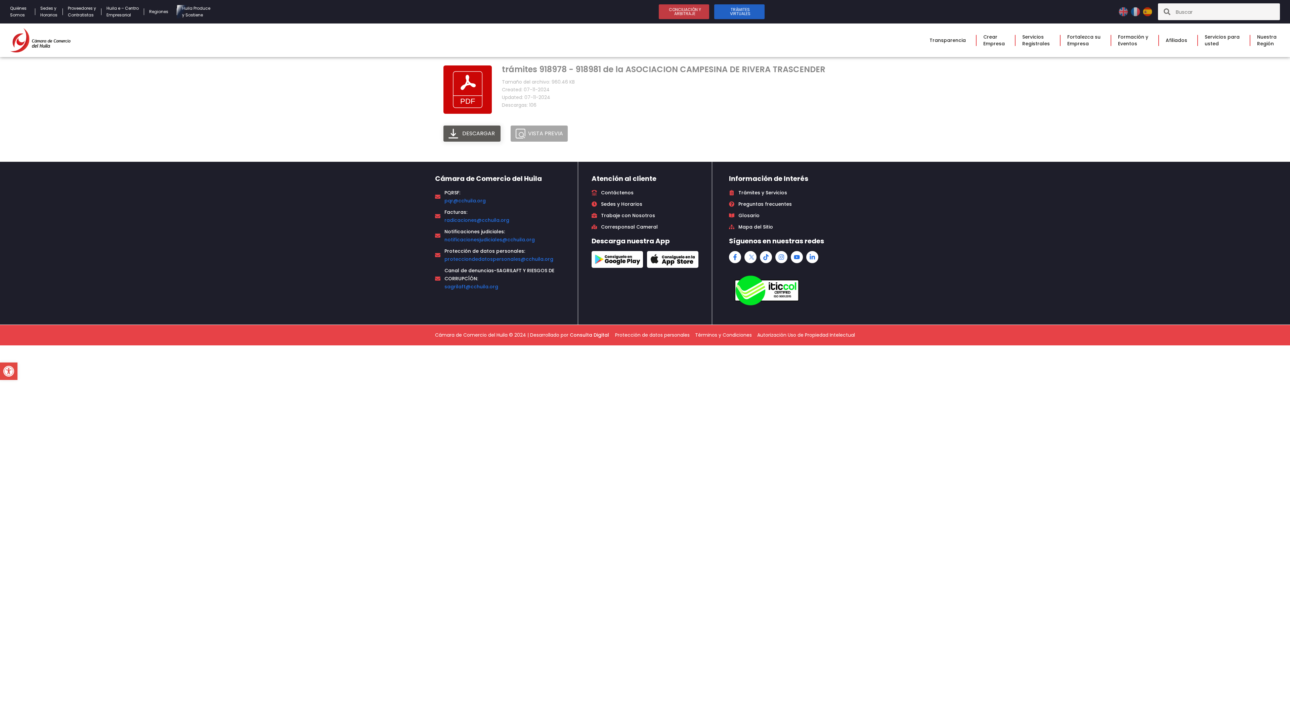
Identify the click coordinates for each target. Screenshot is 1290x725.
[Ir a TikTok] (766, 257)
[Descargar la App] (617, 259)
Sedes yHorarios (48, 11)
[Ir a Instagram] (781, 257)
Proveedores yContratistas (82, 11)
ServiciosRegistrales (1036, 40)
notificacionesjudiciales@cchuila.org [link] (489, 239)
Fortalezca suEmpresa (1084, 40)
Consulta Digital (589, 335)
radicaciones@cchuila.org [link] (476, 220)
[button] (8, 371)
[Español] (1147, 11)
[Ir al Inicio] (40, 40)
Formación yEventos (1133, 40)
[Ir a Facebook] (735, 257)
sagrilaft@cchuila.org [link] (471, 286)
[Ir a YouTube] (797, 257)
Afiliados (1176, 40)
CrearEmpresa (994, 40)
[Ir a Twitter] (750, 257)
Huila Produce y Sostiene (196, 11)
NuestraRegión (1267, 40)
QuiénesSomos (18, 11)
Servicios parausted (1222, 40)
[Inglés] (1124, 11)
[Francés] (1136, 11)
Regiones (158, 11)
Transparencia (948, 40)
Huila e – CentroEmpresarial (122, 11)
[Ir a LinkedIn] (812, 257)
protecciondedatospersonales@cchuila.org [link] (498, 259)
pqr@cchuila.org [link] (465, 200)
